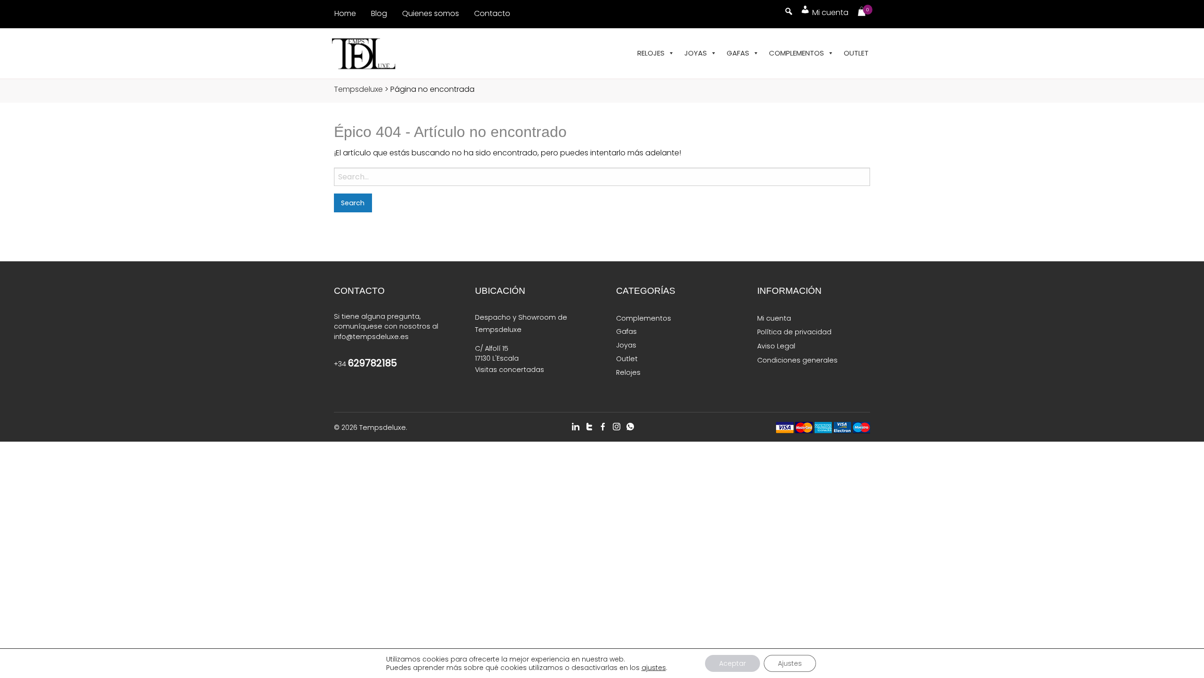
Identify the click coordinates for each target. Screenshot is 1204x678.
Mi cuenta (774, 318)
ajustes (654, 667)
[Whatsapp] (630, 426)
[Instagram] (616, 426)
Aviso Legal (776, 346)
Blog (379, 13)
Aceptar (732, 663)
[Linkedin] (575, 426)
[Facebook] (603, 426)
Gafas (738, 53)
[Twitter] (589, 426)
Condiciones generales (797, 360)
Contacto (492, 13)
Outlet (856, 53)
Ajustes (790, 663)
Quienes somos (430, 13)
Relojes (651, 53)
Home (345, 13)
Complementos (796, 53)
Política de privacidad (794, 332)
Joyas (695, 53)
